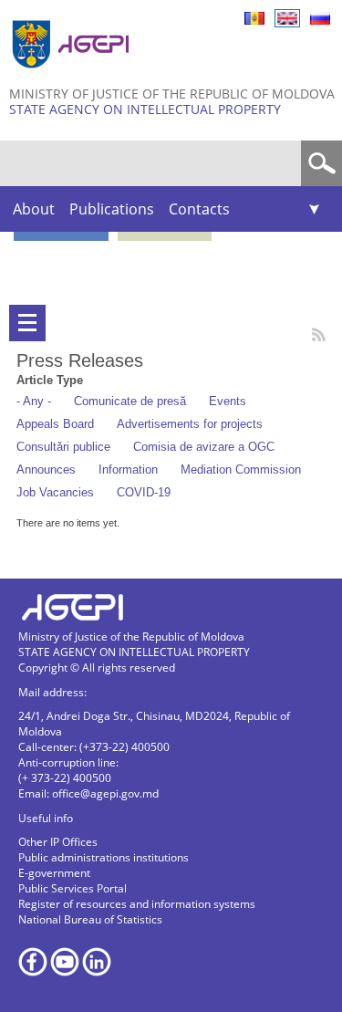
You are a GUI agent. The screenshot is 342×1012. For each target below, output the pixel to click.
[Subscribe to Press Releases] (319, 334)
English (287, 18)
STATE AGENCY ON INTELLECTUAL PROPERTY (145, 109)
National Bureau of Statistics (90, 919)
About (34, 209)
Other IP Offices (58, 842)
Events (227, 401)
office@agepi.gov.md (105, 793)
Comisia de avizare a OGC (204, 447)
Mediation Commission (241, 469)
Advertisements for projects (190, 424)
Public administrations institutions (103, 857)
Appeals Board (55, 424)
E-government (54, 873)
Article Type (49, 380)
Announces (46, 469)
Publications (111, 209)
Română (254, 18)
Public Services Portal (72, 888)
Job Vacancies (55, 492)
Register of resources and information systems (136, 904)
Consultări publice (63, 447)
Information (128, 469)
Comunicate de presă (130, 401)
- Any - (33, 401)
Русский (320, 18)
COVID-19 (144, 492)
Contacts (199, 209)
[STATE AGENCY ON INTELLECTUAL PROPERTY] (73, 75)
